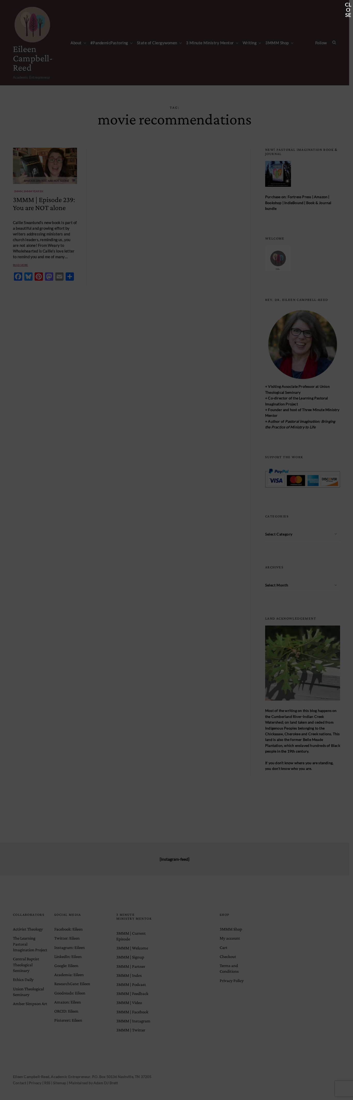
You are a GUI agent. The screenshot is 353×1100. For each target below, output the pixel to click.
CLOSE (348, 5)
